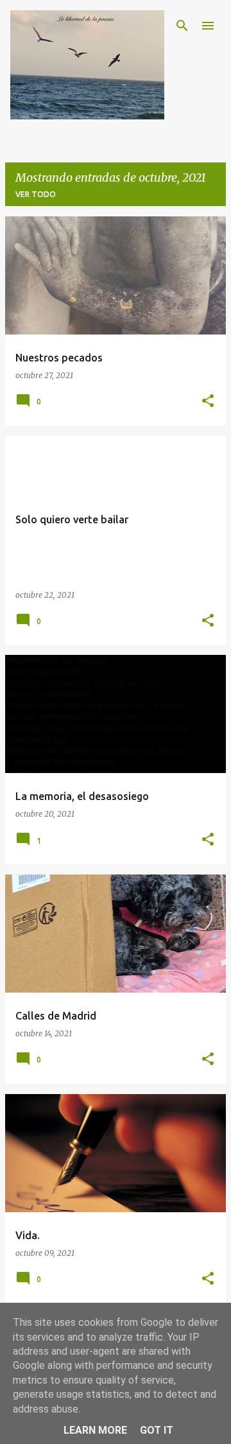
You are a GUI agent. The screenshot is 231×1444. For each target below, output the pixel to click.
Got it (156, 1430)
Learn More (95, 1430)
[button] (208, 401)
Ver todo (35, 194)
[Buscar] (182, 25)
